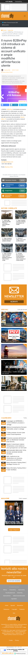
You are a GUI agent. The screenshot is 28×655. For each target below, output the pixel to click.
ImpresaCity (21, 589)
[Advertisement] (14, 561)
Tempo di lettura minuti (7, 72)
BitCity (5, 589)
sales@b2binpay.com (7, 162)
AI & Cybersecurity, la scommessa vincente (14, 325)
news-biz (10, 30)
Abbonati (22, 195)
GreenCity (20, 592)
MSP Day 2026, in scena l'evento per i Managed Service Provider (12, 356)
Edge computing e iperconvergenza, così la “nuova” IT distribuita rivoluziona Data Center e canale (7, 257)
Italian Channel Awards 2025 (10, 22)
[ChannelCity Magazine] (14, 513)
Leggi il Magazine (14, 529)
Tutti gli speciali (22, 309)
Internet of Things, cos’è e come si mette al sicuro (21, 240)
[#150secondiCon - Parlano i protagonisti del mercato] (14, 367)
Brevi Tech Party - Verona (9, 341)
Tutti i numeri (23, 498)
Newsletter (6, 25)
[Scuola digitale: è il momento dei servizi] (14, 383)
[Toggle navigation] (25, 15)
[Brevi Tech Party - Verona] (14, 335)
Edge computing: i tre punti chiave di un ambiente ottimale (7, 240)
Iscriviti (22, 180)
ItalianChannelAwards (19, 595)
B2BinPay (9, 109)
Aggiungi (22, 185)
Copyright (14, 609)
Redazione (6, 609)
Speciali (13, 605)
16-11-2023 (16, 70)
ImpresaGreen (7, 595)
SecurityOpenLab (10, 592)
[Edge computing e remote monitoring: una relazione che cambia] (21, 214)
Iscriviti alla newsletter (14, 581)
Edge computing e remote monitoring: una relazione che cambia (20, 222)
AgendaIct (14, 598)
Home (4, 30)
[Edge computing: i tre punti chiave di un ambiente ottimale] (7, 232)
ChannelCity (18, 1)
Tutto (25, 418)
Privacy (17, 640)
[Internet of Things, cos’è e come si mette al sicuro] (21, 232)
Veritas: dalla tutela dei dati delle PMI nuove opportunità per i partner (6, 223)
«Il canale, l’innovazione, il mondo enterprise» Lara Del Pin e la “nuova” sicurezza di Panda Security (20, 257)
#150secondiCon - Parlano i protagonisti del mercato (13, 372)
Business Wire (7, 70)
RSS (14, 613)
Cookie (11, 640)
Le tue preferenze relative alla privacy (15, 650)
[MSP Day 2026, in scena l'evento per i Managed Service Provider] (14, 351)
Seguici (22, 190)
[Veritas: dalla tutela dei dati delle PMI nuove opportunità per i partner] (7, 214)
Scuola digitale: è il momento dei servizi (13, 389)
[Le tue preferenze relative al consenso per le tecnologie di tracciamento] (20, 653)
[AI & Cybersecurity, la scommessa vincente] (14, 319)
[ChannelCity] (7, 16)
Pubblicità (21, 609)
